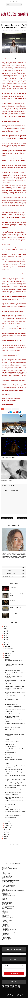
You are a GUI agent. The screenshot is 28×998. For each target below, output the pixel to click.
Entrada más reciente (7, 518)
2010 (5, 833)
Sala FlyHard (5, 914)
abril (6, 821)
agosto (7, 653)
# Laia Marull (15, 409)
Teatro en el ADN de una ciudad (12, 727)
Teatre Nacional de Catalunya (9, 929)
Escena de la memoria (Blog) (8, 885)
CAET (3, 872)
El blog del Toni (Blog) (7, 877)
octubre (7, 650)
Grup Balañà (5, 891)
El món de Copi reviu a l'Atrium (12, 741)
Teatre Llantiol (5, 926)
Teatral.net (4, 921)
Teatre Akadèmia (6, 923)
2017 (5, 637)
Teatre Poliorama (6, 930)
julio (6, 655)
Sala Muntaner (5, 915)
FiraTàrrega (4, 889)
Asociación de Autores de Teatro (9, 868)
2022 (5, 628)
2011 (5, 831)
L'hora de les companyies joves (12, 755)
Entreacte (4, 884)
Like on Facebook (7, 570)
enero (7, 827)
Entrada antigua (22, 518)
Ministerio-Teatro (6, 901)
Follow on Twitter (8, 567)
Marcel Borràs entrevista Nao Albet (13, 792)
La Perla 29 (4, 897)
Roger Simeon (5, 910)
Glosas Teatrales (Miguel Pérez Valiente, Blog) (13, 890)
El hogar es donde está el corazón (13, 815)
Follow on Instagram (9, 576)
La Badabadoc (5, 894)
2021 (5, 630)
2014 (5, 642)
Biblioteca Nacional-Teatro (8, 871)
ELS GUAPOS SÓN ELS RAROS (12, 699)
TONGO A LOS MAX (15, 607)
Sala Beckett (5, 912)
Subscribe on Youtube (9, 573)
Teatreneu (4, 936)
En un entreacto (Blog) (7, 882)
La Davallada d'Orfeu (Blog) (8, 895)
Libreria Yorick (5, 899)
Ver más (22, 557)
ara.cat (14, 58)
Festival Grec (5, 888)
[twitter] (14, 1)
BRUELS (3, 434)
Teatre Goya (5, 924)
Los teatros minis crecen (10, 787)
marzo (7, 823)
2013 (5, 644)
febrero (7, 825)
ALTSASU (12, 600)
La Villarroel (4, 898)
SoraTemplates (11, 994)
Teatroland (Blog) (6, 937)
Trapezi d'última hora (10, 804)
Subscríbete (14, 973)
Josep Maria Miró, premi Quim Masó (13, 769)
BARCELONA (8, 683)
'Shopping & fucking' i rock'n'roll (12, 809)
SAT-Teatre (4, 916)
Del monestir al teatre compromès (13, 706)
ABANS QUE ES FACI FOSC (8, 457)
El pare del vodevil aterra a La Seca (13, 714)
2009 (5, 834)
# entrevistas (8, 409)
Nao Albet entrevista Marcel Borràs (13, 790)
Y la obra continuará (9, 702)
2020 (5, 631)
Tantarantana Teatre (7, 920)
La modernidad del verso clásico (12, 670)
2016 (5, 639)
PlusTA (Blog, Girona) (7, 904)
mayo (6, 659)
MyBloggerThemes (21, 994)
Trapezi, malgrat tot (9, 744)
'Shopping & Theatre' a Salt (11, 794)
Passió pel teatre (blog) (7, 903)
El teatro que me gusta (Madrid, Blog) (11, 880)
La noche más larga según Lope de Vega (14, 782)
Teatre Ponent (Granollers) (8, 932)
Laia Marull (20, 30)
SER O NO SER (8, 757)
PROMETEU (13, 587)
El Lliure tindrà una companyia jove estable (15, 709)
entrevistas (14, 30)
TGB (3, 941)
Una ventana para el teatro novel (12, 820)
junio (6, 657)
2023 (5, 626)
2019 (5, 633)
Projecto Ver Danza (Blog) (8, 906)
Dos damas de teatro (10, 668)
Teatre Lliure (5, 928)
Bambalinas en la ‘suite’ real (11, 704)
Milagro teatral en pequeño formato (13, 759)
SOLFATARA (7, 732)
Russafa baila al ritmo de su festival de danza (15, 785)
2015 (5, 641)
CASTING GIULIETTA (6, 481)
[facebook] (11, 1)
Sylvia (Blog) (5, 919)
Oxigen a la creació (9, 711)
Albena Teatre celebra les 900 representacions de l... (12, 717)
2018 (5, 635)
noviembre (8, 648)
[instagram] (17, 1)
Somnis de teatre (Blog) (7, 917)
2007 (5, 838)
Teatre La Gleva (5, 925)
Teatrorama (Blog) (6, 938)
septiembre (8, 651)
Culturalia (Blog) (6, 875)
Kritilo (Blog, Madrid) (7, 893)
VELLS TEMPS (14, 613)
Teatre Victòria (5, 934)
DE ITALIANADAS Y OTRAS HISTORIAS (14, 686)
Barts (3, 869)
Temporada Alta (5, 939)
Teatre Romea (5, 933)
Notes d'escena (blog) (7, 902)
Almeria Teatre (5, 867)
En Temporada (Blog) (7, 881)
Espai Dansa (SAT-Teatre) (8, 886)
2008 (5, 836)
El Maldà (4, 878)
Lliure (25, 30)
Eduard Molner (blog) (7, 876)
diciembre (8, 646)
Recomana (4, 907)
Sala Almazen (5, 911)
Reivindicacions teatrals (10, 817)
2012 (5, 829)
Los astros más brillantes (10, 746)
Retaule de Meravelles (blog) (8, 908)
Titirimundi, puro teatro (10, 752)
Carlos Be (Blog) (6, 873)
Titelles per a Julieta (9, 806)
